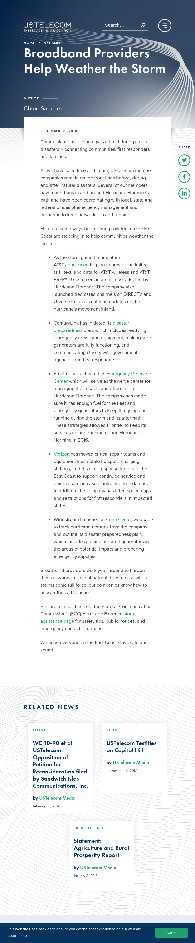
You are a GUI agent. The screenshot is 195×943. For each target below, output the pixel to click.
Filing (40, 730)
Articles (52, 42)
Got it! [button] (171, 933)
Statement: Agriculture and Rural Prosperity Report (101, 848)
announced (77, 264)
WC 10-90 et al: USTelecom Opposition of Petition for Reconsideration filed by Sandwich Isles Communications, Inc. (60, 764)
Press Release (89, 828)
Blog (112, 730)
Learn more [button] (17, 936)
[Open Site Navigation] (164, 25)
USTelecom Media (57, 798)
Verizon (61, 453)
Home (29, 42)
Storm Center (119, 519)
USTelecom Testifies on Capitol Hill (132, 747)
